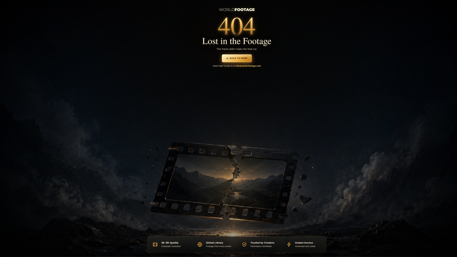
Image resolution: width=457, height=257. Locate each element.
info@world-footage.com (248, 66)
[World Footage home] (237, 9)
